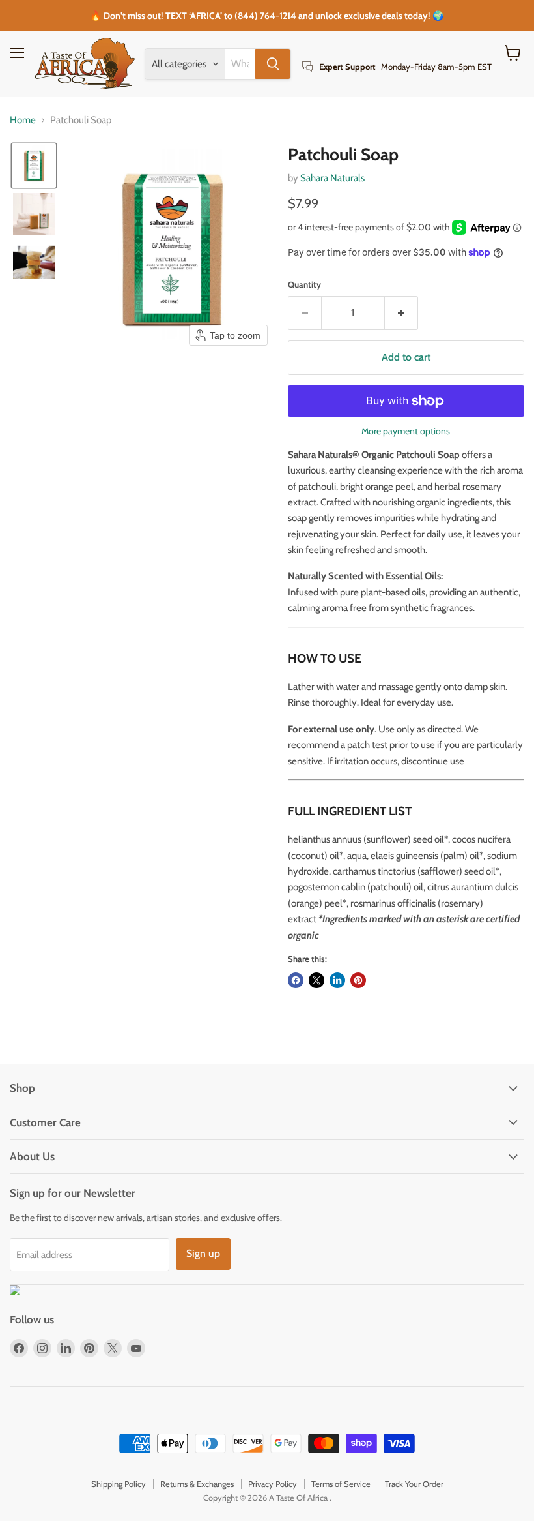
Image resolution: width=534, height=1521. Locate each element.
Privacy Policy (272, 1484)
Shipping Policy (118, 1484)
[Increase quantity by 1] (401, 313)
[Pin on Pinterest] (358, 980)
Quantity (304, 285)
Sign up (203, 1253)
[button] (34, 165)
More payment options (405, 431)
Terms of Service (341, 1484)
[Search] (272, 64)
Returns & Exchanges (197, 1484)
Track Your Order (414, 1484)
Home (23, 120)
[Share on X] (316, 980)
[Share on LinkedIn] (337, 980)
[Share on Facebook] (295, 980)
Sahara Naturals (332, 178)
